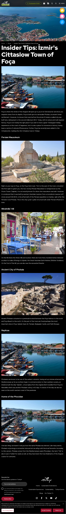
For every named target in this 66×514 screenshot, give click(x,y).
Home (3, 43)
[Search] (52, 3)
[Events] (44, 3)
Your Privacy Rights (7, 510)
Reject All (58, 510)
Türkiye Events (59, 489)
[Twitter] (46, 498)
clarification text (9, 494)
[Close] (63, 504)
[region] (33, 507)
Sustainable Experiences (36, 489)
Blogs (9, 43)
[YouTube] (51, 498)
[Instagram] (36, 498)
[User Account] (56, 3)
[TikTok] (56, 498)
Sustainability (49, 489)
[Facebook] (41, 498)
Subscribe (7, 499)
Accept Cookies (46, 510)
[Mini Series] (48, 3)
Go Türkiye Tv (49, 493)
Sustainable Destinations (49, 486)
